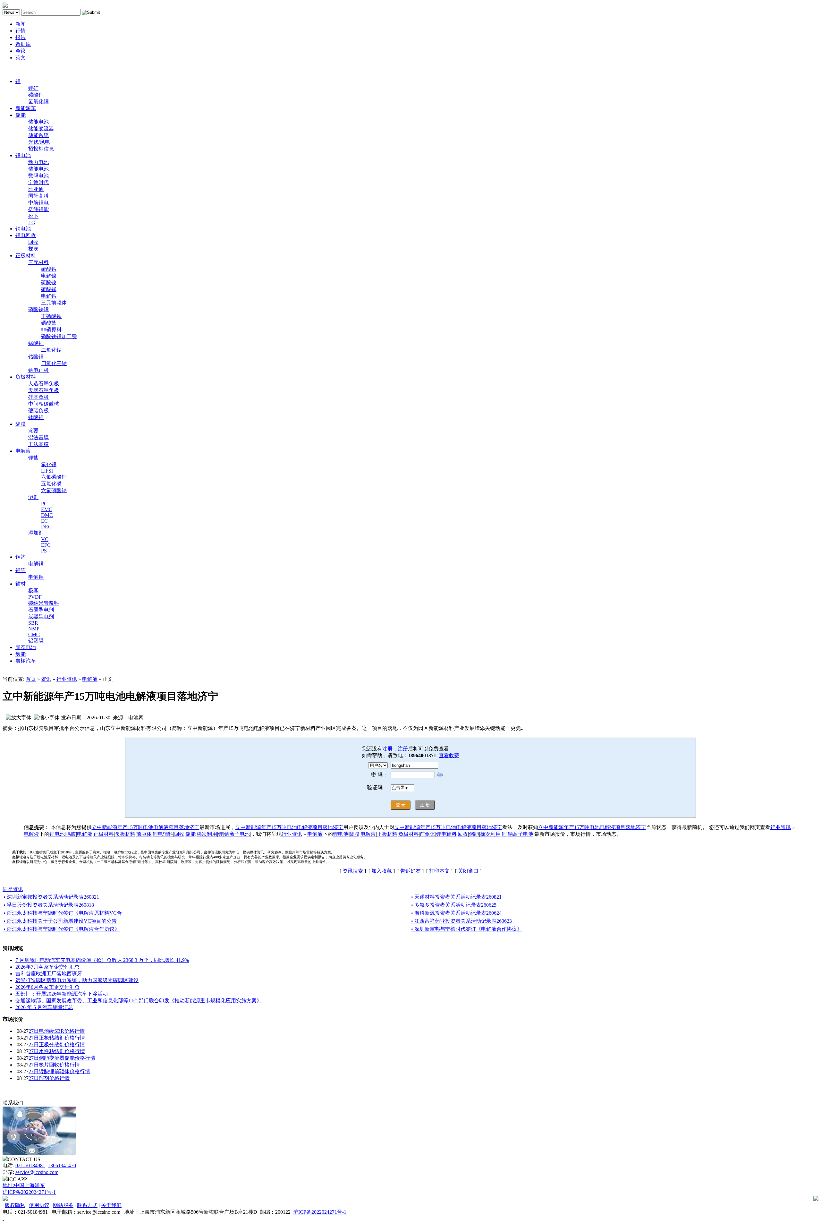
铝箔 (20, 570)
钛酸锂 (36, 417)
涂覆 (33, 430)
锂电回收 (25, 235)
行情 (20, 30)
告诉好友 (410, 871)
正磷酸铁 (51, 316)
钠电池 (23, 228)
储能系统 (38, 135)
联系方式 (87, 1205)
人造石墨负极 (43, 383)
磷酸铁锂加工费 (59, 336)
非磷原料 (51, 329)
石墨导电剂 (41, 609)
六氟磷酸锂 (54, 477)
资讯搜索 (353, 871)
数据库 (23, 44)
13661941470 (62, 1165)
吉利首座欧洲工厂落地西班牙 (48, 973)
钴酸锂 (36, 356)
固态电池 (25, 647)
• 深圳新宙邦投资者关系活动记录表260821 (51, 897)
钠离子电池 (237, 834)
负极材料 (25, 377)
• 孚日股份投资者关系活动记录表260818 (49, 905)
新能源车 (25, 108)
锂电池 (23, 155)
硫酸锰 (48, 289)
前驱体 (144, 834)
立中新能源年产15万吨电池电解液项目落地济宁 (145, 827)
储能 (20, 115)
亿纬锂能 (38, 209)
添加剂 (36, 532)
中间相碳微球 (43, 404)
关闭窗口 (468, 871)
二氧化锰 (51, 350)
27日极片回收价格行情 (54, 1064)
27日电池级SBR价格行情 (57, 1031)
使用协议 (39, 1205)
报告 (20, 37)
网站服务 (63, 1205)
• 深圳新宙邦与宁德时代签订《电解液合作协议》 (466, 929)
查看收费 (449, 755)
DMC (47, 515)
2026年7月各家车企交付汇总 (47, 967)
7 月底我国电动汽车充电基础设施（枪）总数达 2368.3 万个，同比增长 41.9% (102, 960)
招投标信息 (41, 148)
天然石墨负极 (43, 390)
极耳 (33, 590)
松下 (33, 216)
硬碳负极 (38, 410)
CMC (34, 634)
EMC (46, 509)
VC (44, 539)
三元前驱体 (54, 302)
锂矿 (33, 88)
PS (44, 550)
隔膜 (20, 424)
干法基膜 (38, 444)
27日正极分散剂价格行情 (57, 1044)
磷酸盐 (48, 323)
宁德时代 (38, 182)
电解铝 (36, 577)
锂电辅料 (163, 834)
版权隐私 (15, 1205)
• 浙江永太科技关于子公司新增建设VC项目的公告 (60, 921)
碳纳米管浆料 (43, 603)
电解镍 (48, 275)
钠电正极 (38, 370)
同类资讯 (13, 889)
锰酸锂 (36, 343)
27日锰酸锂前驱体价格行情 (59, 1071)
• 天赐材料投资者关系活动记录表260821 (456, 897)
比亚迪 (36, 189)
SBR (33, 623)
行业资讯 (66, 679)
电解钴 (48, 296)
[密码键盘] (440, 774)
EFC (46, 545)
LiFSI (47, 471)
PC (44, 503)
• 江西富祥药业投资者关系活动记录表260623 (461, 921)
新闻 (20, 24)
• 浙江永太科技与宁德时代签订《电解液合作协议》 (62, 929)
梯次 (33, 249)
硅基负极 (38, 397)
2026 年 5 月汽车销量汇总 (44, 1007)
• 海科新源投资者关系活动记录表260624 (456, 913)
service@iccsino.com (36, 1172)
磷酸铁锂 (38, 309)
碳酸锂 (36, 95)
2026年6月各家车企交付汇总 (47, 987)
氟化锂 (48, 464)
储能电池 (38, 121)
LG (31, 222)
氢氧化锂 (38, 101)
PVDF (35, 597)
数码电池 (38, 175)
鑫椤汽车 (25, 660)
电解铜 (36, 563)
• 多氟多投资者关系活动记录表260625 (453, 905)
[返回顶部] (3, 1218)
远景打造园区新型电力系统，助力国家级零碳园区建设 (77, 980)
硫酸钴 (48, 269)
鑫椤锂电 (13, 69)
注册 (387, 748)
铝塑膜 (36, 640)
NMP (33, 628)
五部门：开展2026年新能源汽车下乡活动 (61, 994)
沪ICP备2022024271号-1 (29, 1192)
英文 (20, 57)
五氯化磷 (51, 483)
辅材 (20, 583)
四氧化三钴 (54, 363)
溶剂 (33, 497)
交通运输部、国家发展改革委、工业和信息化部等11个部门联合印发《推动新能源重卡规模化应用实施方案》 (138, 1000)
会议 (20, 51)
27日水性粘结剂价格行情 (57, 1051)
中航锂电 (38, 202)
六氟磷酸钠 (54, 490)
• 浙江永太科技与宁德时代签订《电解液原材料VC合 (63, 913)
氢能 (20, 654)
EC (44, 521)
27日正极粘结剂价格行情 (57, 1037)
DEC (46, 526)
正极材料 (25, 255)
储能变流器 (41, 128)
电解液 (23, 451)
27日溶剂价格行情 (49, 1078)
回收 (33, 242)
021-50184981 (30, 1165)
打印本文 (439, 871)
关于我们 (111, 1205)
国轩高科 (38, 196)
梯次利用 (207, 834)
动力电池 (38, 162)
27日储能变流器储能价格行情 (62, 1058)
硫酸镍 (48, 282)
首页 (31, 679)
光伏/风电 (39, 142)
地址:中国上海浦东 (24, 1185)
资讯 (46, 679)
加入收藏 (381, 871)
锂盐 (33, 457)
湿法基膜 (38, 437)
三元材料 (38, 262)
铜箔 (20, 557)
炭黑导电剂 (41, 616)
